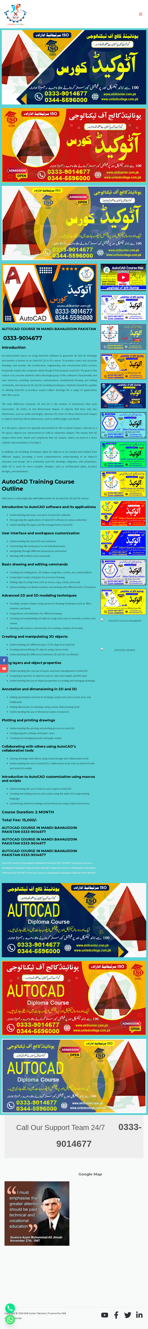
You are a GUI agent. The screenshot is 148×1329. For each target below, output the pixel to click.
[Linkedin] (139, 1315)
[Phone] (10, 1308)
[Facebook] (116, 1315)
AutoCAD (49, 519)
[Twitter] (128, 1315)
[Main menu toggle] (140, 14)
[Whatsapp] (10, 1319)
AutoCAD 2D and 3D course (73, 498)
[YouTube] (105, 1315)
